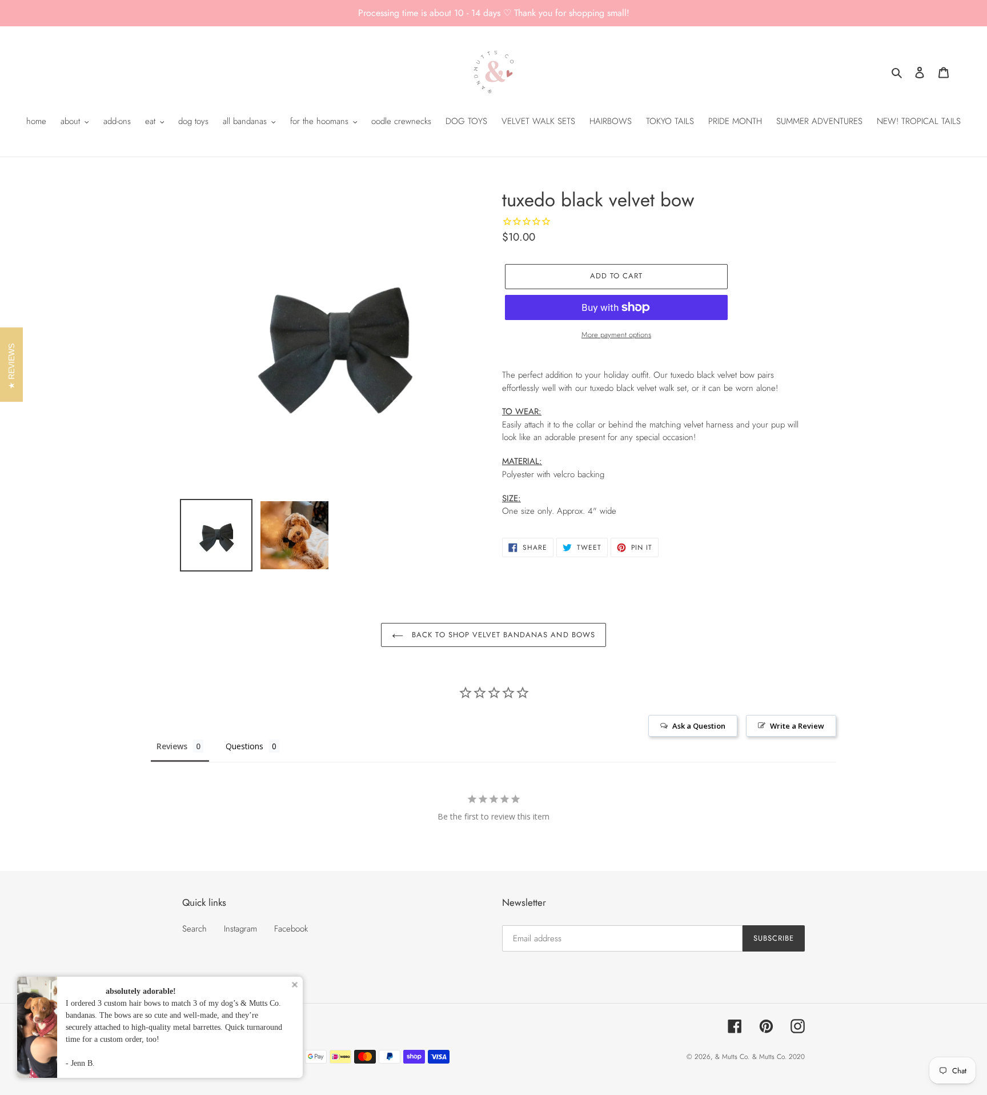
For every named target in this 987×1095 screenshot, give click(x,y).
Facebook (291, 928)
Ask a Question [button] (698, 726)
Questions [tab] (244, 746)
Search (194, 928)
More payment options (616, 334)
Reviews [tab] (172, 746)
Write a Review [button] (797, 726)
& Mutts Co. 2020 (778, 1057)
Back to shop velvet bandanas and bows (502, 634)
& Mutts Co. (732, 1057)
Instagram (240, 928)
